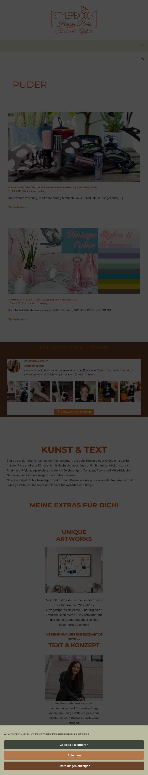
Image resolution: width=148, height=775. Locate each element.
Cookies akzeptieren (74, 745)
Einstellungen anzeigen (74, 766)
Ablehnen (74, 755)
